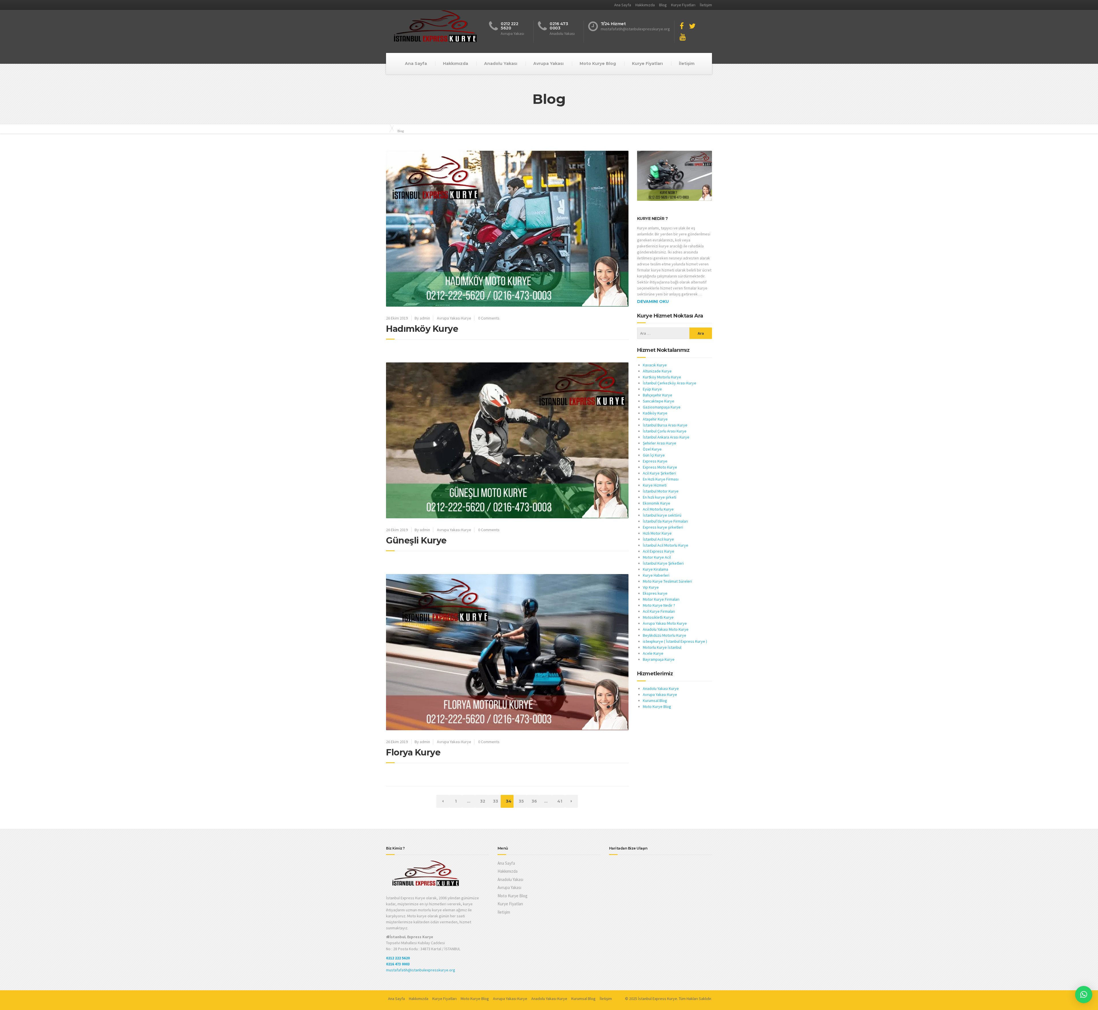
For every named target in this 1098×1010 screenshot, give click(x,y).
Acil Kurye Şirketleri (659, 473)
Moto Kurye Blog (598, 63)
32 (484, 801)
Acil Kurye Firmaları (659, 611)
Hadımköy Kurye (422, 329)
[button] (1083, 994)
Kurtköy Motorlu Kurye (662, 377)
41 (561, 801)
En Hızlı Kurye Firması (661, 479)
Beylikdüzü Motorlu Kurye (664, 635)
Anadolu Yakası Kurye (661, 688)
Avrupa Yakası (548, 63)
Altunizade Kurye (657, 371)
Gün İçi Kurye (654, 455)
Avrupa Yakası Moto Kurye (665, 623)
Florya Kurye (413, 752)
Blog (663, 4)
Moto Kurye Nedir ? (659, 605)
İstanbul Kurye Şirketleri (663, 563)
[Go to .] (389, 128)
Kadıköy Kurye (655, 413)
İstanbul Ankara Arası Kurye (666, 437)
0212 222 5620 (398, 958)
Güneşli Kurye (416, 540)
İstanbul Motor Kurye (661, 491)
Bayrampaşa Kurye (659, 659)
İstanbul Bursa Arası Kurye (665, 425)
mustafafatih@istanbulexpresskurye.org (420, 970)
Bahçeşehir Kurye (657, 395)
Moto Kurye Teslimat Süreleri (667, 581)
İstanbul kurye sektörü (662, 515)
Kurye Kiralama (655, 569)
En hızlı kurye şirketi (659, 497)
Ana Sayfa (622, 4)
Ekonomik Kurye (656, 503)
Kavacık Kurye (655, 365)
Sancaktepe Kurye (658, 401)
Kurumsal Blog (655, 700)
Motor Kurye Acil (657, 557)
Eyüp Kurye (652, 389)
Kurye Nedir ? (652, 218)
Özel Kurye (652, 449)
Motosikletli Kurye (658, 617)
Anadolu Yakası (500, 63)
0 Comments (489, 318)
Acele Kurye (653, 653)
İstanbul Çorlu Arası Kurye (665, 431)
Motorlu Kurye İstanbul (662, 647)
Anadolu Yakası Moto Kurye (666, 629)
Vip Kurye (651, 587)
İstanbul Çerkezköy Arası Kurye (669, 383)
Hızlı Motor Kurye (657, 533)
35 (522, 801)
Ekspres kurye (655, 593)
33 (497, 801)
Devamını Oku (653, 301)
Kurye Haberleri (656, 575)
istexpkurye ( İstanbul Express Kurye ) (675, 641)
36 (535, 801)
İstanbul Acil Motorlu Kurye (665, 545)
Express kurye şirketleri (663, 527)
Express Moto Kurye (660, 467)
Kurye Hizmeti (655, 485)
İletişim (706, 4)
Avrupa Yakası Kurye (454, 318)
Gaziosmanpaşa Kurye (662, 407)
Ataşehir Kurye (655, 419)
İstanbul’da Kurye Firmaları (665, 521)
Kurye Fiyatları (683, 4)
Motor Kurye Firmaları (661, 599)
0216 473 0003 (398, 964)
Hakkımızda (645, 4)
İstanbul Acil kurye (658, 539)
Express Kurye (655, 461)
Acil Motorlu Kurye (658, 509)
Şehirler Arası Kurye (659, 443)
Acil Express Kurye (658, 551)
